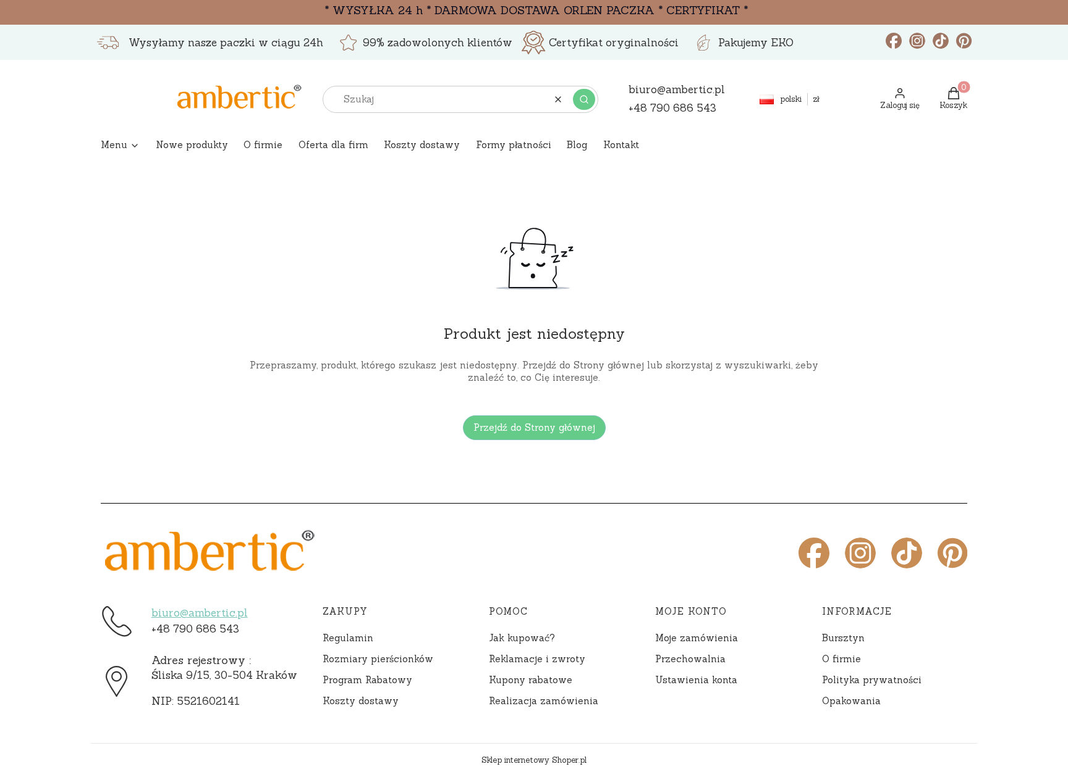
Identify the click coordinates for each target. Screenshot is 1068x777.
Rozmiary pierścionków (378, 659)
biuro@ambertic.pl (199, 613)
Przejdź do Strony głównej (534, 427)
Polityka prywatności (872, 680)
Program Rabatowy (367, 680)
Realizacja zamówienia (543, 701)
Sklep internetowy (534, 760)
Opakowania (851, 701)
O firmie (841, 659)
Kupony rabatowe (530, 680)
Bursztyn (843, 638)
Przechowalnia (690, 659)
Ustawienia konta (696, 680)
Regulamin (348, 638)
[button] (584, 99)
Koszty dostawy (361, 701)
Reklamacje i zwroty (537, 659)
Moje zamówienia (696, 638)
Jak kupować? (522, 638)
